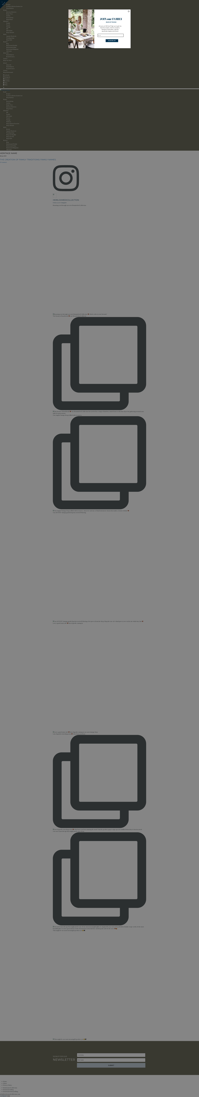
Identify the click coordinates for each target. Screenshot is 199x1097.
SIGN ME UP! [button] (112, 40)
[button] (129, 11)
